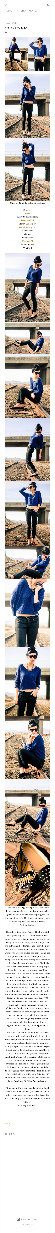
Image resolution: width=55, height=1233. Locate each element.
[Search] (48, 4)
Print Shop (20, 10)
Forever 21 (27, 241)
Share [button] (7, 1123)
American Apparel (27, 227)
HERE (12, 1018)
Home (8, 10)
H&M (27, 213)
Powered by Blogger (30, 1219)
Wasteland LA (27, 220)
